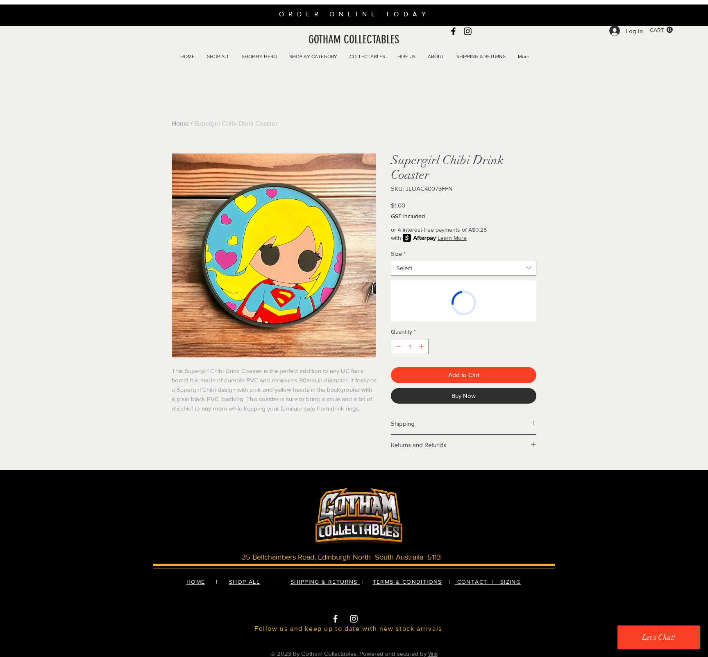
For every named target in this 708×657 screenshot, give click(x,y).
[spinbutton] (409, 346)
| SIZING (505, 581)
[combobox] (463, 268)
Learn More (452, 238)
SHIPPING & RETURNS (325, 581)
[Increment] (422, 346)
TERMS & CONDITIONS (407, 581)
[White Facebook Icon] (335, 619)
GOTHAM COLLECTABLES (354, 39)
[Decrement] (397, 346)
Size (398, 253)
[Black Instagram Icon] (468, 31)
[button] (661, 30)
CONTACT (473, 581)
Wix (433, 653)
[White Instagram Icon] (354, 619)
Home (180, 123)
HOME (195, 581)
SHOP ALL (244, 581)
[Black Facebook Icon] (453, 31)
